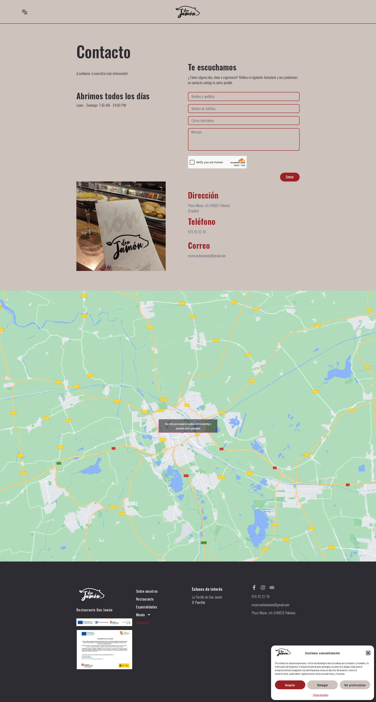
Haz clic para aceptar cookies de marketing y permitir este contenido (188, 426)
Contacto (142, 622)
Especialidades (146, 606)
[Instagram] (262, 587)
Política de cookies (320, 695)
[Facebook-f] (254, 587)
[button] (368, 653)
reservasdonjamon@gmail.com (270, 604)
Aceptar (290, 685)
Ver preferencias (355, 685)
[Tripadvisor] (271, 587)
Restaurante (145, 599)
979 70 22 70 (261, 596)
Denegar (322, 685)
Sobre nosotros (147, 591)
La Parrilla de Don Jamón (207, 597)
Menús (140, 614)
